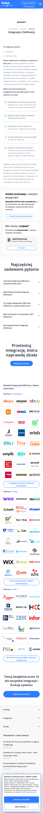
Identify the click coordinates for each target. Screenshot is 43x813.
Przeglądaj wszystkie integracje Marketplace (21, 484)
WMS (15, 589)
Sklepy (15, 491)
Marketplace (18, 394)
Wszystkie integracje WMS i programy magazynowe (21, 658)
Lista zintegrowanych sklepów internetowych (21, 582)
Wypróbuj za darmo (21, 363)
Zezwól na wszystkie (21, 799)
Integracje (23, 29)
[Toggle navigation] (39, 4)
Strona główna (13, 29)
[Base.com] (8, 4)
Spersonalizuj (20, 807)
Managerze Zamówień (11, 75)
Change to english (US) (28, 3)
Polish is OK (30, 6)
